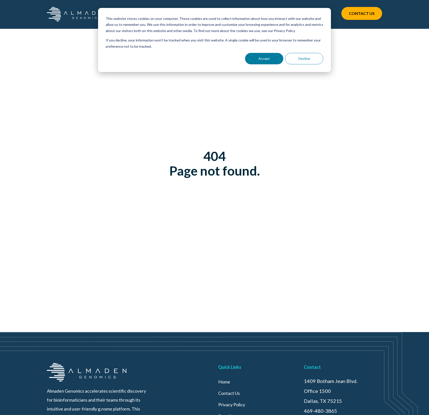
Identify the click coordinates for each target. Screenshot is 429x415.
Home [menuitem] (224, 381)
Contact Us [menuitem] (229, 393)
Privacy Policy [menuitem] (231, 404)
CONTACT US (362, 13)
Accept (264, 58)
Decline (304, 58)
